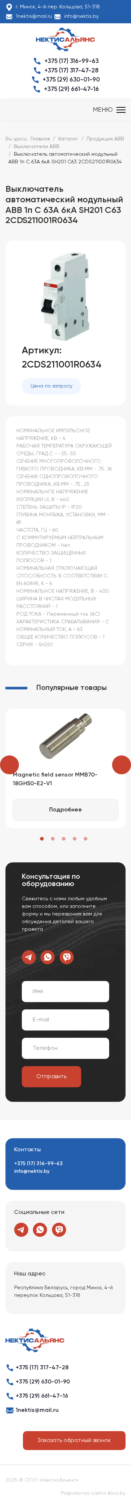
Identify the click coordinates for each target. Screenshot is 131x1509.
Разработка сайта (83, 1493)
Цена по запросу (51, 386)
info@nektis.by (81, 16)
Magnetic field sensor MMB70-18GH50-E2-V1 (55, 779)
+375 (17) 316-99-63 (71, 61)
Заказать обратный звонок (74, 1441)
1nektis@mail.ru (34, 16)
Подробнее (65, 810)
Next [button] (121, 764)
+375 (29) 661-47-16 (71, 89)
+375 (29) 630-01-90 (71, 80)
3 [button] (64, 839)
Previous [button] (9, 764)
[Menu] (109, 110)
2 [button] (53, 839)
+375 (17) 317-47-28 (71, 71)
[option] (65, 768)
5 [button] (85, 839)
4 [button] (74, 839)
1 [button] (42, 839)
